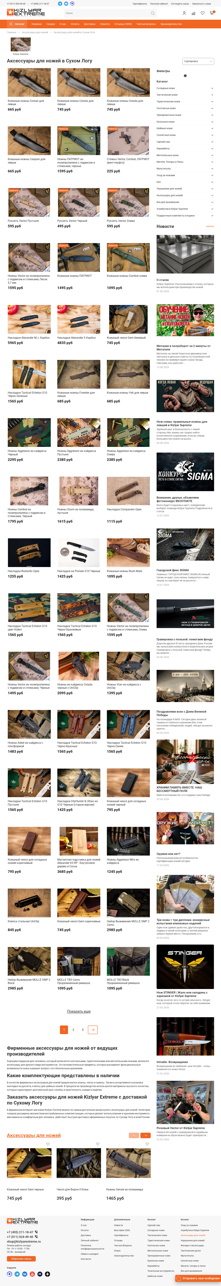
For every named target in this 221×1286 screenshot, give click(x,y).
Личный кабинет (159, 3)
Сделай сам (163, 141)
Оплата (75, 24)
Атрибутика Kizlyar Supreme (172, 208)
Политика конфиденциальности (92, 1247)
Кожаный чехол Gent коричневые (78, 921)
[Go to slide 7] (141, 565)
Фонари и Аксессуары (192, 1245)
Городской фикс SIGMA (173, 570)
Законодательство (171, 24)
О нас (63, 24)
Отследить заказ (180, 3)
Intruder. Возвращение (172, 1062)
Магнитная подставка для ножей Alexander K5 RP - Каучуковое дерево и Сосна (78, 863)
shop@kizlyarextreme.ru (24, 1241)
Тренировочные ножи (169, 115)
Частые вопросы (146, 24)
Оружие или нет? (168, 854)
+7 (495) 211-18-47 (40, 3)
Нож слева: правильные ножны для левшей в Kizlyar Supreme (182, 423)
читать (210, 226)
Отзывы (118, 1240)
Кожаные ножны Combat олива (127, 275)
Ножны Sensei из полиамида (124, 1189)
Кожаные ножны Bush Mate (124, 571)
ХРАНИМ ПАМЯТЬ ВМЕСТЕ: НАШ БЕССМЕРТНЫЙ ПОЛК (179, 789)
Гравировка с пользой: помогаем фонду (185, 639)
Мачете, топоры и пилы (193, 1266)
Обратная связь (21, 1258)
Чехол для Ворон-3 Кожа (72, 1189)
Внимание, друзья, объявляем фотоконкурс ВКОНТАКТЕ (178, 499)
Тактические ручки (191, 1250)
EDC (159, 182)
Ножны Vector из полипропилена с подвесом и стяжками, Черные (29, 686)
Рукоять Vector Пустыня (23, 220)
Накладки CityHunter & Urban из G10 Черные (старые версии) (77, 803)
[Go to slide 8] (146, 565)
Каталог (20, 24)
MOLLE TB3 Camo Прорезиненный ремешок (73, 981)
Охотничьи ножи (166, 108)
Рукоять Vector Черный (72, 220)
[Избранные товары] (202, 13)
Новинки (37, 24)
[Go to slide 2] (32, 94)
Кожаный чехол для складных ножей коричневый (27, 861)
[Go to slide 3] (82, 153)
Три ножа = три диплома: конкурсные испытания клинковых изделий (183, 921)
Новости (105, 24)
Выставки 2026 (122, 1230)
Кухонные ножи (165, 121)
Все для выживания (168, 202)
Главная (11, 32)
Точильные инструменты (160, 1271)
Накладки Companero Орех (124, 509)
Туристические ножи (168, 101)
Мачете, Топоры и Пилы (170, 161)
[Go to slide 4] (87, 153)
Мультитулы (164, 168)
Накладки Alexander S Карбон (76, 337)
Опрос (117, 1250)
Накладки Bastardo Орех (23, 571)
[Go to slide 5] (41, 269)
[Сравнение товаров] (193, 13)
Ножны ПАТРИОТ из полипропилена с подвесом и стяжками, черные (76, 162)
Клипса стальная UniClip (23, 921)
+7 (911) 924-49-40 (16, 3)
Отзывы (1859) (123, 24)
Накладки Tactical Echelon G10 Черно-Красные (77, 744)
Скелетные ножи (166, 135)
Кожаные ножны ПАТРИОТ (74, 275)
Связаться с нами (201, 3)
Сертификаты (140, 3)
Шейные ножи (164, 128)
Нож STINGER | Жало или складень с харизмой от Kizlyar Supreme (182, 994)
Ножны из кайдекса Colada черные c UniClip (74, 686)
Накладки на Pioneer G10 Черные (78, 571)
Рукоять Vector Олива (121, 220)
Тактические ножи (167, 94)
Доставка (89, 24)
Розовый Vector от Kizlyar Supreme (181, 1128)
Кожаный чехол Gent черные (25, 1189)
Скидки (50, 24)
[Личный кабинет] (184, 13)
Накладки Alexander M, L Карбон (29, 337)
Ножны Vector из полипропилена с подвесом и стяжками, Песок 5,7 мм (29, 279)
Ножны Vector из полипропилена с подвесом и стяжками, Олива (128, 627)
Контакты (86, 1259)
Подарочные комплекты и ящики (176, 215)
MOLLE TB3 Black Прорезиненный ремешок (123, 981)
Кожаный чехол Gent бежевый (126, 337)
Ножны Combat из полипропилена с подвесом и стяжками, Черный (26, 513)
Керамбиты (163, 148)
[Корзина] (211, 13)
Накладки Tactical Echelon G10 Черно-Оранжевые (77, 627)
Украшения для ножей (169, 188)
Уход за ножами (166, 175)
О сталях (163, 280)
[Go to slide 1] (26, 94)
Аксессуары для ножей (35, 32)
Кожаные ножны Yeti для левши (127, 392)
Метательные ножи (168, 155)
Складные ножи (166, 88)
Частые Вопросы (123, 1245)
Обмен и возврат (90, 1254)
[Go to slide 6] (43, 503)
